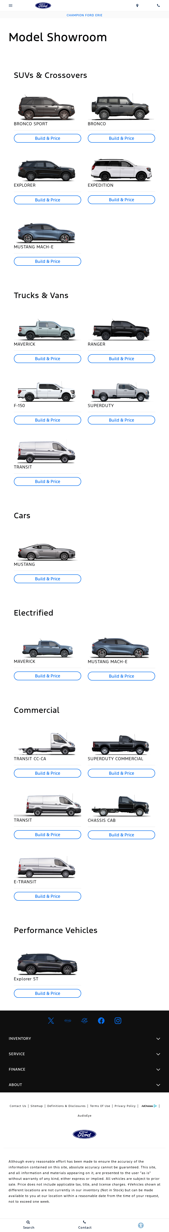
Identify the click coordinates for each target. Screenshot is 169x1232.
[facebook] (101, 1020)
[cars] (68, 1020)
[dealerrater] (84, 1020)
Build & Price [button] (47, 138)
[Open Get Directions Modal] (137, 5)
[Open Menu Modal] (10, 5)
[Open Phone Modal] (158, 5)
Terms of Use (100, 1106)
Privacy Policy (125, 1106)
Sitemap (37, 1106)
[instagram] (118, 1020)
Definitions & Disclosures (66, 1106)
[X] (51, 1020)
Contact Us (18, 1106)
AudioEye (85, 1116)
